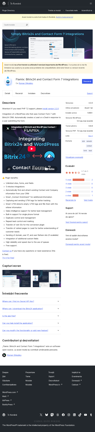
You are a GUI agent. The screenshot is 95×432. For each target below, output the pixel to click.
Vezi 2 (90, 136)
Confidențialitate (9, 384)
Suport (90, 93)
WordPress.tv (55, 384)
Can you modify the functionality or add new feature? (25, 330)
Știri (3, 376)
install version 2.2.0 (51, 108)
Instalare (31, 93)
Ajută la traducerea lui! (64, 17)
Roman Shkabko (26, 83)
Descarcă (87, 81)
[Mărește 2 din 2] (58, 273)
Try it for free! (8, 258)
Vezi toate (88, 200)
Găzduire (6, 380)
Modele (28, 384)
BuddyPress (8, 404)
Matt (5, 396)
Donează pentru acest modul (78, 244)
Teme (27, 376)
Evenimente (77, 376)
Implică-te (76, 372)
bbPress (7, 400)
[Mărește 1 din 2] (28, 273)
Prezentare (30, 372)
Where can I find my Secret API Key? (18, 301)
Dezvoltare (45, 93)
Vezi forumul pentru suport (77, 222)
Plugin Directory (8, 10)
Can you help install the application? (17, 323)
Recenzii (19, 93)
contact (89, 146)
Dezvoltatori (54, 380)
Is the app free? (9, 316)
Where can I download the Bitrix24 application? (22, 309)
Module (28, 380)
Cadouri (76, 384)
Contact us (7, 251)
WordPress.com (10, 392)
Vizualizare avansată (74, 157)
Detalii (7, 93)
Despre (5, 372)
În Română (12, 415)
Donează (77, 380)
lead (90, 150)
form (85, 150)
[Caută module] (27, 25)
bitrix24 (89, 141)
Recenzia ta (71, 200)
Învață (51, 372)
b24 (83, 141)
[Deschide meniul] (91, 3)
